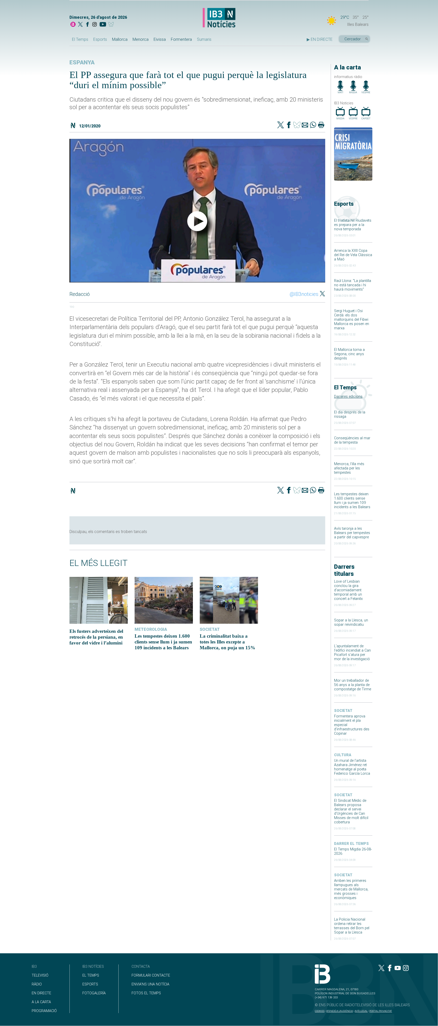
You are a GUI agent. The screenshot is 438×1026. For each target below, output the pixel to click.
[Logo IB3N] (219, 18)
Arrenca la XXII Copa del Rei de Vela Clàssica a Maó (353, 255)
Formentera (181, 39)
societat (343, 711)
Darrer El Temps (351, 844)
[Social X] (80, 25)
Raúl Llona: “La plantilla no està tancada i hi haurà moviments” (352, 285)
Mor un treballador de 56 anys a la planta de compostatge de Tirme (352, 684)
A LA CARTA (41, 1002)
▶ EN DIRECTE (320, 39)
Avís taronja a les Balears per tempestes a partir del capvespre (352, 532)
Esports (100, 39)
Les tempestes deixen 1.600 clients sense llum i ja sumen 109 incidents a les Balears (352, 500)
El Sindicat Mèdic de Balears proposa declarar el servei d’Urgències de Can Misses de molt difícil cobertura (351, 811)
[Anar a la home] (73, 25)
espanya (82, 62)
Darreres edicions (348, 396)
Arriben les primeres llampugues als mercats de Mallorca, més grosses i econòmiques (351, 889)
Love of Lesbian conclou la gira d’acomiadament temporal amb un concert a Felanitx (348, 590)
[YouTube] (102, 25)
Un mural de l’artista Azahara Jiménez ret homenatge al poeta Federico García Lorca (352, 767)
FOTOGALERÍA (94, 993)
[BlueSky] (111, 25)
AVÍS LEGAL (361, 1011)
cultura (342, 755)
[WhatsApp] (313, 125)
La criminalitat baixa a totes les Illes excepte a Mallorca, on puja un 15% (227, 641)
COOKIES (319, 1011)
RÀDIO (37, 984)
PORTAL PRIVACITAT (380, 1011)
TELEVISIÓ (40, 975)
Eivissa (160, 39)
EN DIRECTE (41, 993)
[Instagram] (94, 25)
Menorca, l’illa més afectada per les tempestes (349, 468)
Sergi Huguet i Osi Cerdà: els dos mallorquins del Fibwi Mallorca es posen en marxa (351, 319)
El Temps (80, 39)
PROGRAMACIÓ (44, 1011)
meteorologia (151, 629)
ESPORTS (90, 984)
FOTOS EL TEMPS (146, 993)
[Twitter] (280, 125)
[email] (304, 125)
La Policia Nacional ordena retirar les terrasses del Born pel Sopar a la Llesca (351, 926)
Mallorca (119, 39)
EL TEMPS (90, 975)
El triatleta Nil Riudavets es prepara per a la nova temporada (352, 224)
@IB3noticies (304, 294)
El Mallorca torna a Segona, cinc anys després (349, 354)
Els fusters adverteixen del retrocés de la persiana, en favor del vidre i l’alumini (96, 637)
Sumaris (204, 39)
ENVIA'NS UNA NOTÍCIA (150, 984)
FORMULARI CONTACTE (151, 975)
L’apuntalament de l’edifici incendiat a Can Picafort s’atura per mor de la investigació (352, 652)
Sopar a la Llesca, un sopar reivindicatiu (351, 622)
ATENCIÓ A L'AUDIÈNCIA (339, 1011)
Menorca (141, 39)
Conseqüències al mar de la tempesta (352, 440)
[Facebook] (87, 25)
